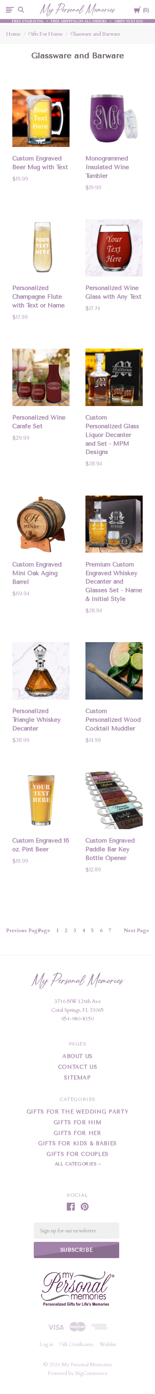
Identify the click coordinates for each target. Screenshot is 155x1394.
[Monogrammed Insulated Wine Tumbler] (114, 120)
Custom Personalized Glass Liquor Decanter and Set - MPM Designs (112, 435)
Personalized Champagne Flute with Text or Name (38, 296)
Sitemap (77, 1078)
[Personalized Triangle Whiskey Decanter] (41, 672)
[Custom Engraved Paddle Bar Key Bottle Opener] (114, 802)
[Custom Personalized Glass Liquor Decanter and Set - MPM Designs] (114, 379)
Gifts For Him (77, 1122)
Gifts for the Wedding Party (78, 1112)
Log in (46, 1344)
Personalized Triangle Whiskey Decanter (36, 719)
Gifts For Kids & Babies (77, 1143)
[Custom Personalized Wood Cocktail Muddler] (114, 672)
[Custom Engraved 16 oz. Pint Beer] (41, 802)
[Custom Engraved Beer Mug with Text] (41, 120)
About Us (77, 1056)
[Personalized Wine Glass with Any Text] (114, 249)
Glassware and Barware (95, 34)
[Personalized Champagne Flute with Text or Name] (41, 249)
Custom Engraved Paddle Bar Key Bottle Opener (110, 849)
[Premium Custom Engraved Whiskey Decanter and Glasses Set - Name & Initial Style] (114, 526)
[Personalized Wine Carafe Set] (41, 379)
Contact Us (77, 1067)
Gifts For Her (77, 1133)
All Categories (77, 1164)
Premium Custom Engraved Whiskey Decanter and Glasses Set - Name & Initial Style (113, 582)
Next (136, 930)
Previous (23, 930)
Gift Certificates (76, 1344)
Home (13, 34)
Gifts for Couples (77, 1154)
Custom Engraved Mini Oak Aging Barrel (37, 573)
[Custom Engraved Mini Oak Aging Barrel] (41, 526)
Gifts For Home (45, 34)
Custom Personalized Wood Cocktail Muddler (113, 719)
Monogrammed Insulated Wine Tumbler (107, 167)
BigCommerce (91, 1373)
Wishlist (107, 1344)
